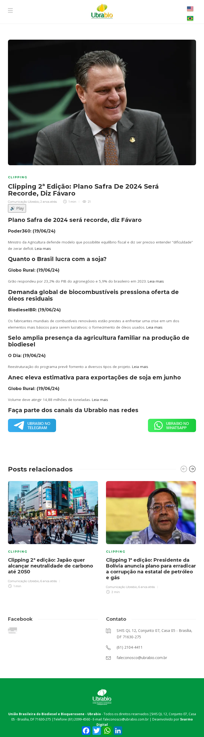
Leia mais (43, 248)
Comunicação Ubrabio (23, 202)
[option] (53, 534)
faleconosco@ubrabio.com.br (126, 719)
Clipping (17, 177)
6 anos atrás (48, 581)
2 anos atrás (48, 202)
